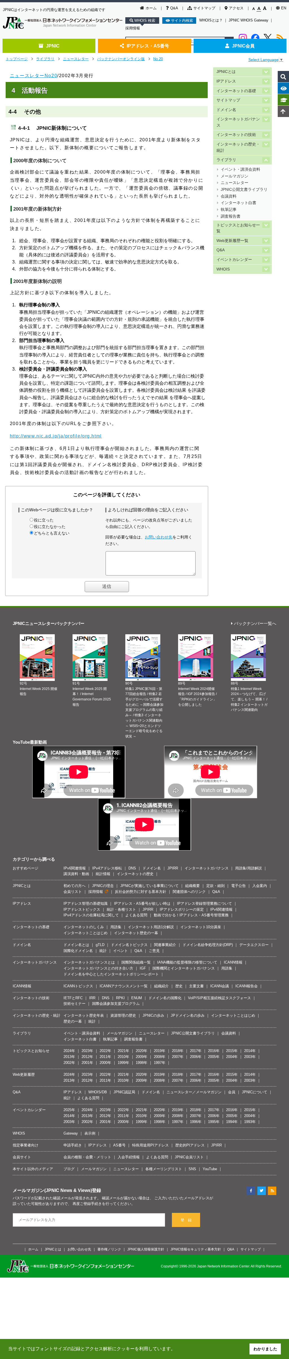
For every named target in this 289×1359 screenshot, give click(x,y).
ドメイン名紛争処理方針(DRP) (208, 945)
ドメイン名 (226, 110)
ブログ (69, 1169)
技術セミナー (75, 1003)
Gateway (71, 1133)
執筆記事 (229, 209)
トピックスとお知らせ (31, 1051)
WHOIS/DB (97, 1092)
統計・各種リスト (121, 909)
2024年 (69, 1051)
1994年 (232, 1122)
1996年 (196, 1122)
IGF (143, 968)
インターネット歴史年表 (84, 1015)
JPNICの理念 (103, 886)
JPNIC (53, 45)
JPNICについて (254, 1092)
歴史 (179, 986)
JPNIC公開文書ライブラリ (244, 189)
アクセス (236, 8)
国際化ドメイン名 (78, 951)
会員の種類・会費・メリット (87, 1157)
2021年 (123, 1051)
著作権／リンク (109, 1249)
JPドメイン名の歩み (188, 1015)
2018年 (177, 1051)
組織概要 (192, 886)
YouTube (210, 1169)
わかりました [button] (265, 1349)
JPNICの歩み (153, 1015)
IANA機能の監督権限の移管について (187, 962)
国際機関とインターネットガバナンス (183, 968)
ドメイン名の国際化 (164, 998)
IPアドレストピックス (82, 909)
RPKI (120, 998)
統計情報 (103, 874)
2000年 (105, 1063)
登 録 (186, 1220)
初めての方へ (75, 886)
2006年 (196, 1057)
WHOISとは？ (211, 20)
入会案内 (259, 886)
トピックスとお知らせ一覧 (238, 228)
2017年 (196, 1051)
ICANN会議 (219, 986)
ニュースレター (76, 59)
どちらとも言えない (51, 533)
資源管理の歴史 (123, 1015)
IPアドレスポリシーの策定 (182, 909)
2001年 (87, 1063)
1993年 (250, 1122)
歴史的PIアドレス (190, 1145)
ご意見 (154, 951)
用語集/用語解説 (248, 868)
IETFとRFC (73, 998)
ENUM (136, 998)
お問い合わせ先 (158, 537)
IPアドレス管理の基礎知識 (86, 903)
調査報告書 (230, 216)
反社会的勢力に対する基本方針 (140, 892)
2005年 (214, 1057)
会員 (231, 1092)
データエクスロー (254, 945)
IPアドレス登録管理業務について (204, 903)
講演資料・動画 (76, 874)
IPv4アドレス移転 (107, 868)
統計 (103, 951)
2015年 (232, 1051)
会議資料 (229, 196)
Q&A (174, 8)
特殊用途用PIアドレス (150, 1145)
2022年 (105, 1051)
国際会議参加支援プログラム (116, 1003)
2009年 (141, 1057)
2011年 (105, 1057)
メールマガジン (234, 176)
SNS (192, 1169)
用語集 (115, 927)
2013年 (69, 1057)
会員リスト (73, 892)
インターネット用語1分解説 (151, 927)
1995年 (214, 1122)
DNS (132, 868)
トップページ (17, 59)
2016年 (214, 1051)
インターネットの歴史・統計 (238, 147)
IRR (92, 998)
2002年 (69, 1063)
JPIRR (172, 868)
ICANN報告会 (246, 986)
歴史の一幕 (73, 1021)
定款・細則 (215, 886)
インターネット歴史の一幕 (136, 933)
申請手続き (73, 1145)
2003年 (250, 1057)
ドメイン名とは (76, 945)
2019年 (159, 1051)
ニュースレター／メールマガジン (194, 1092)
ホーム (151, 8)
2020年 (141, 1051)
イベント (120, 951)
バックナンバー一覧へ (255, 624)
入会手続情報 (129, 1157)
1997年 (159, 1063)
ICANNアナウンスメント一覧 (124, 986)
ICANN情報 (233, 962)
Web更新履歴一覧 (232, 241)
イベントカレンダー (234, 259)
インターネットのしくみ (84, 927)
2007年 (177, 1057)
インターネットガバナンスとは (89, 962)
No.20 (158, 59)
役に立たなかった (49, 526)
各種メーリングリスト (163, 1169)
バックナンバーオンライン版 (121, 59)
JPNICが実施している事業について (149, 886)
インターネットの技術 (236, 135)
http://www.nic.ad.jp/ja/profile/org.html (56, 436)
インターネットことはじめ (86, 933)
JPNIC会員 (243, 45)
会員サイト (22, 1157)
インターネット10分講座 (200, 927)
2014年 (250, 1051)
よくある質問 (136, 915)
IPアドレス (226, 81)
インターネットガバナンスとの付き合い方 (98, 968)
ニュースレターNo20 (33, 75)
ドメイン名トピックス (129, 945)
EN (283, 8)
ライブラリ (45, 59)
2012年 (87, 1057)
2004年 (232, 1057)
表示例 (89, 1133)
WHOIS (223, 269)
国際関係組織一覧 (136, 962)
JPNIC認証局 (124, 1092)
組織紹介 (161, 986)
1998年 (141, 1063)
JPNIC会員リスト (189, 1157)
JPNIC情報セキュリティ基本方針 (195, 1249)
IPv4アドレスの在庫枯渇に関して (91, 915)
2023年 (87, 1051)
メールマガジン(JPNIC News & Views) (52, 1190)
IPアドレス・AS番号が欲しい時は (142, 903)
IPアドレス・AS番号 (148, 45)
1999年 (123, 1063)
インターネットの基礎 (236, 91)
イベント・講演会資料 (240, 169)
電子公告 (238, 886)
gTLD (100, 945)
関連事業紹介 (165, 945)
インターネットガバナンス (238, 122)
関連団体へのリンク (189, 892)
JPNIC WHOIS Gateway (248, 20)
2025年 (69, 1110)
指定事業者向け (25, 1145)
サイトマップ (204, 8)
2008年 (159, 1057)
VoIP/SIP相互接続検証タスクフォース (219, 998)
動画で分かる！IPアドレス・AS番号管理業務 (191, 915)
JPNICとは (226, 72)
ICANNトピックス (78, 986)
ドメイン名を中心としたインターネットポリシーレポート (111, 974)
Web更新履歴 (24, 1074)
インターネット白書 (238, 203)
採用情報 (132, 28)
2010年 (123, 1057)
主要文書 (196, 986)
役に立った (44, 520)
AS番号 (119, 1145)
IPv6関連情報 (75, 868)
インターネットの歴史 (135, 874)
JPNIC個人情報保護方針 (145, 1249)
